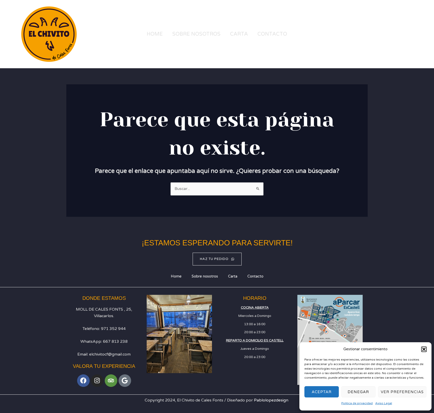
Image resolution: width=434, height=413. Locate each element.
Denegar (358, 392)
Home (155, 34)
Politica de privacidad (357, 403)
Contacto (272, 34)
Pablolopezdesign (271, 400)
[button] (423, 349)
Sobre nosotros (196, 34)
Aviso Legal (383, 403)
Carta (239, 34)
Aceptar (322, 392)
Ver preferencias (402, 392)
